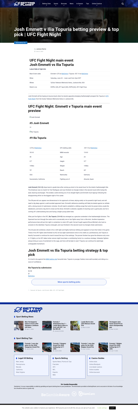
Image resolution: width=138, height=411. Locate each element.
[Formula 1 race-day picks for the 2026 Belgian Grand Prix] (75, 351)
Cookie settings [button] (102, 408)
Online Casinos (97, 4)
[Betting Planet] (24, 3)
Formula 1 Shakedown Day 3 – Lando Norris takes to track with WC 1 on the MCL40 (60, 325)
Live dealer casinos (95, 367)
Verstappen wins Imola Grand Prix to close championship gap (116, 324)
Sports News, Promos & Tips (62, 362)
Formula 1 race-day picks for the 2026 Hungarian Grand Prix (32, 345)
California (19, 370)
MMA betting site (51, 259)
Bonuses (64, 4)
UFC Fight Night (60, 290)
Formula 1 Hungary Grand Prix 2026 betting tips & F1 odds (59, 346)
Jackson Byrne (41, 49)
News (71, 4)
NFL (54, 370)
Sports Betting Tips (21, 42)
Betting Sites (46, 4)
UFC (54, 290)
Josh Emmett (45, 290)
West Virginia (20, 372)
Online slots (93, 362)
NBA (54, 375)
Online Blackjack (94, 364)
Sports (56, 4)
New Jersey (20, 362)
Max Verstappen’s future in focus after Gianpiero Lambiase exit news (31, 324)
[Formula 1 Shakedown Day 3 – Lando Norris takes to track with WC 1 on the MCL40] (47, 330)
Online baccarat (94, 372)
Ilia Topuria (38, 290)
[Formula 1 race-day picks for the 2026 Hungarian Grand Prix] (18, 351)
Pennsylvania (20, 364)
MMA (51, 290)
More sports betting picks (69, 282)
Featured (32, 290)
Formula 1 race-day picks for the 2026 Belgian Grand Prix (87, 345)
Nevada (18, 367)
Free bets (56, 364)
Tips (87, 4)
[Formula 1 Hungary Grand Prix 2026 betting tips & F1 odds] (47, 351)
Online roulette (94, 370)
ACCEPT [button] (112, 408)
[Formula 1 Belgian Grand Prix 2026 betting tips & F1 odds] (103, 351)
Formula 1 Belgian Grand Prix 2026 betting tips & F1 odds (115, 346)
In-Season (79, 4)
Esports (55, 372)
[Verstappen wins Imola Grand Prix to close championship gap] (103, 330)
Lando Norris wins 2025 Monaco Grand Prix (88, 323)
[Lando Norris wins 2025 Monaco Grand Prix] (75, 330)
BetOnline (65, 74)
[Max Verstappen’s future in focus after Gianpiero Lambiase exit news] (18, 330)
